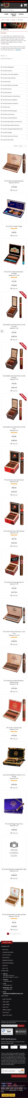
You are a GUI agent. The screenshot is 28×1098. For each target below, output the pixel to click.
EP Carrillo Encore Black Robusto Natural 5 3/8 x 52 (14, 182)
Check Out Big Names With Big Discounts (14, 1)
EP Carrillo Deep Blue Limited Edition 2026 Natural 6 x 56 (14, 870)
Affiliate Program (7, 1009)
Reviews (4, 55)
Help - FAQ (5, 968)
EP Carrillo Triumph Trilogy (14, 226)
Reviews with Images (7, 58)
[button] (14, 15)
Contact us (5, 965)
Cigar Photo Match (7, 1015)
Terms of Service (6, 955)
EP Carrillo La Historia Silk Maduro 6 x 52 (14, 728)
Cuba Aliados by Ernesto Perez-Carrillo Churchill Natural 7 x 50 (14, 326)
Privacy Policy (5, 957)
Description (3, 33)
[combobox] (14, 10)
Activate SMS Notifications (19, 1076)
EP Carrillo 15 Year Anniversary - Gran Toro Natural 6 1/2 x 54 (14, 633)
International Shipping (7, 963)
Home (2, 19)
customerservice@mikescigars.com (13, 993)
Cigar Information (7, 999)
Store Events (6, 1012)
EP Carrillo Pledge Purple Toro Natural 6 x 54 (14, 824)
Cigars (8, 19)
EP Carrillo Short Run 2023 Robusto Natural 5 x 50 (14, 532)
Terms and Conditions (9, 1064)
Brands (13, 19)
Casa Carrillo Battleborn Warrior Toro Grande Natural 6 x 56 (14, 776)
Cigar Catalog (6, 1004)
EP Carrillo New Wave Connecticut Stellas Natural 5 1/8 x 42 (14, 915)
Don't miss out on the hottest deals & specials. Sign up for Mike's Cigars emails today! (14, 1021)
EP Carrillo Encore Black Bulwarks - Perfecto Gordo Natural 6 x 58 (14, 682)
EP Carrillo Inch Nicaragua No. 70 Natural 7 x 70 (14, 583)
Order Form (5, 1007)
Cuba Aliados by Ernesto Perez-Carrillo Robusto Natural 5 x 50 (14, 377)
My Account (5, 949)
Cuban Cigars (6, 1001)
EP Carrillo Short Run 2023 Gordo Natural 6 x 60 (14, 481)
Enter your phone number (20, 1045)
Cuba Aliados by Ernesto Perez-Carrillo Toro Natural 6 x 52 (14, 428)
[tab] (14, 32)
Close (12, 1095)
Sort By (16, 146)
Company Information (7, 952)
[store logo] (6, 5)
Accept (5, 1095)
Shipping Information (7, 960)
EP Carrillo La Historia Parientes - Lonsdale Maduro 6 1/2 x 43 (14, 273)
